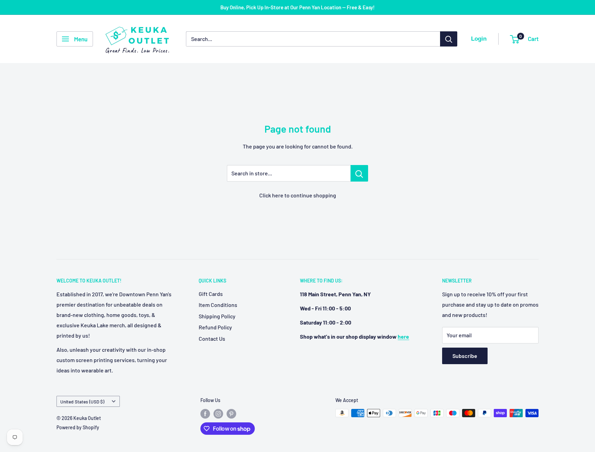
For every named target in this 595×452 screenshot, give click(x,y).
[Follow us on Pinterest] (231, 414)
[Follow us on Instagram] (218, 414)
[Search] (448, 39)
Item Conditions (218, 304)
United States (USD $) (82, 401)
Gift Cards (211, 293)
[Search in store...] (359, 173)
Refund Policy (215, 327)
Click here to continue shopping (297, 195)
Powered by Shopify (77, 427)
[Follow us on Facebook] (205, 414)
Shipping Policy (217, 316)
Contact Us (212, 338)
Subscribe (464, 355)
